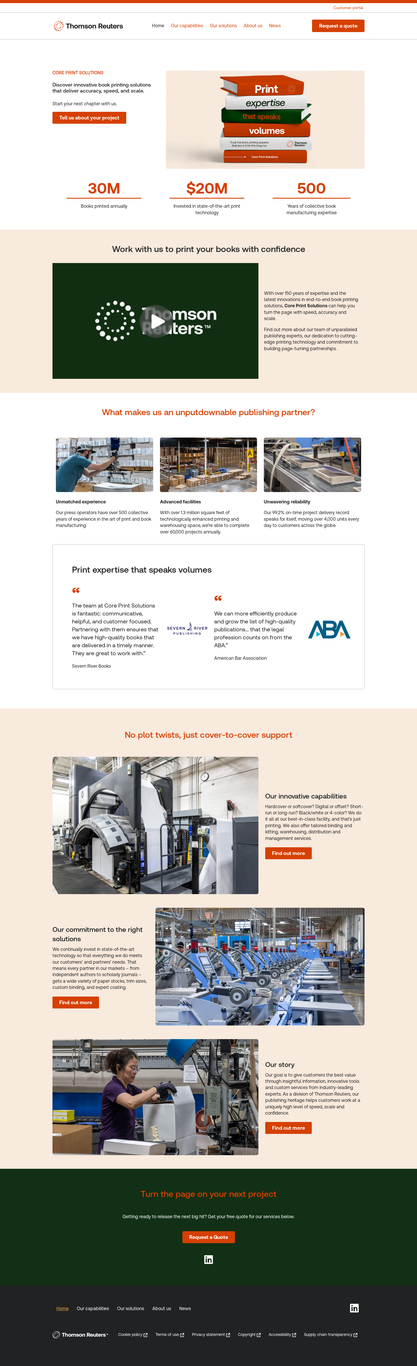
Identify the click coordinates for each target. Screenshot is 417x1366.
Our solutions (130, 1308)
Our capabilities (93, 1308)
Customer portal (348, 7)
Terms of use (167, 1334)
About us (161, 1308)
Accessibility (280, 1334)
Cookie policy (130, 1334)
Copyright (247, 1334)
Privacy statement (208, 1334)
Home (62, 1308)
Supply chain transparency (328, 1334)
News (185, 1308)
